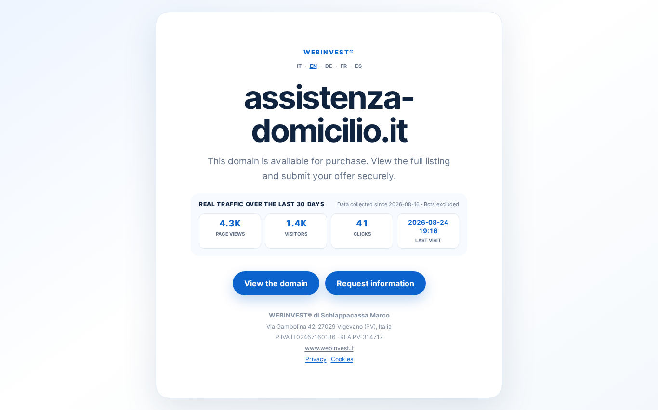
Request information (375, 283)
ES (358, 66)
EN (313, 66)
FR (344, 66)
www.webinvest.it (329, 348)
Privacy (316, 359)
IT (299, 66)
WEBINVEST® (329, 52)
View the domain (276, 283)
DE (328, 66)
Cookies (342, 359)
